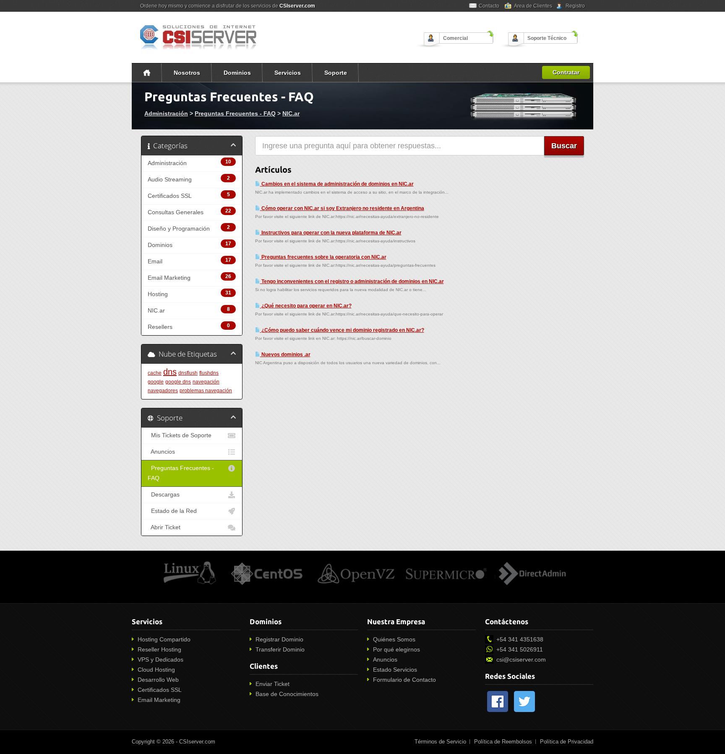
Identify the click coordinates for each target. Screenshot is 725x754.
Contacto (489, 6)
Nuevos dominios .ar (285, 354)
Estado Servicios (395, 669)
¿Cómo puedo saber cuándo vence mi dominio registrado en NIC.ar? (342, 330)
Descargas (164, 494)
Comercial (455, 38)
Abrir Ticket (164, 527)
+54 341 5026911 (519, 649)
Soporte (335, 72)
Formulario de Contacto (404, 679)
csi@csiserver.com (521, 659)
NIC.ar (291, 113)
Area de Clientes (533, 6)
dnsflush (188, 373)
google (156, 382)
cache (155, 373)
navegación (206, 382)
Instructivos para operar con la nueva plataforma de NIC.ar (331, 233)
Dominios (237, 72)
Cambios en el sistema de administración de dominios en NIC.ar (337, 184)
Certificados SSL (160, 689)
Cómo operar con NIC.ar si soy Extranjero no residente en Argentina (342, 208)
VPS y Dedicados (160, 659)
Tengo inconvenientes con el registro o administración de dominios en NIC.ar (352, 281)
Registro (575, 6)
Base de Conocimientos (287, 694)
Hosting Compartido (164, 639)
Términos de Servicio (440, 741)
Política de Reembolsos (503, 741)
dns (170, 371)
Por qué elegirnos (396, 649)
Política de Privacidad (566, 741)
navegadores (163, 391)
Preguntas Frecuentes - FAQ (235, 113)
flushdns (209, 373)
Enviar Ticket (272, 683)
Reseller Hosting (159, 649)
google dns (178, 382)
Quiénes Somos (394, 639)
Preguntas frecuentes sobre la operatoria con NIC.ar (323, 257)
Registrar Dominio (279, 639)
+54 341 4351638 (519, 639)
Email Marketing (159, 699)
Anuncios (161, 452)
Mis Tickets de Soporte (179, 435)
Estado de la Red (172, 511)
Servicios (287, 72)
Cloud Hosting (156, 669)
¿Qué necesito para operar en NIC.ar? (306, 306)
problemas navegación (206, 391)
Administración (166, 113)
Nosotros (187, 72)
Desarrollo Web (158, 679)
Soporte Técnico (546, 38)
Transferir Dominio (280, 649)
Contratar (566, 72)
